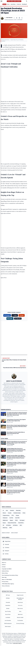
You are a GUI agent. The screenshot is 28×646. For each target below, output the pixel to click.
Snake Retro (7, 605)
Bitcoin (4, 512)
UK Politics (8, 525)
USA (21, 525)
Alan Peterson (9, 17)
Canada (9, 512)
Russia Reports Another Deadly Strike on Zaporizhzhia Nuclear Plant (16, 433)
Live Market (8, 617)
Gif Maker (8, 598)
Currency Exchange (20, 623)
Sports (4, 4)
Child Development (8, 623)
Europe (17, 515)
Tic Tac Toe (20, 605)
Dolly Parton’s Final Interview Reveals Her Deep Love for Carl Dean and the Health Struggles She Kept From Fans (16, 491)
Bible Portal (20, 614)
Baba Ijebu (18, 510)
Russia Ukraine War (12, 522)
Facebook (8, 315)
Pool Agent (22, 520)
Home (8, 4)
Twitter (15, 315)
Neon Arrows (20, 608)
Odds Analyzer (8, 626)
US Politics (15, 525)
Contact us (19, 4)
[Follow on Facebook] (17, 18)
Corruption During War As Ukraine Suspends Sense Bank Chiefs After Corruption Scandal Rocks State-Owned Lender (17, 414)
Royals (4, 522)
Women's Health (20, 617)
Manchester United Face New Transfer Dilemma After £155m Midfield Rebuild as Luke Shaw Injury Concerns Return (16, 477)
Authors (4, 564)
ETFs (13, 515)
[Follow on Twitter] (14, 18)
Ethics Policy (5, 573)
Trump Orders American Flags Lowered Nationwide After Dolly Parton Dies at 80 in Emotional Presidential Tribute (16, 484)
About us (4, 562)
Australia (12, 510)
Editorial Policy (5, 571)
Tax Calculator (20, 620)
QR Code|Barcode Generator (20, 599)
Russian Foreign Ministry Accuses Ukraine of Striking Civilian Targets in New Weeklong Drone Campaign (17, 443)
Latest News (13, 4)
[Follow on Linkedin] (19, 18)
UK (3, 525)
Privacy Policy (5, 581)
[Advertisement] (14, 75)
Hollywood (5, 517)
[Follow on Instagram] (22, 18)
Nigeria (11, 520)
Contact (3, 566)
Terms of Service (6, 585)
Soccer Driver (7, 614)
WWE (10, 527)
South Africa (21, 522)
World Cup (5, 527)
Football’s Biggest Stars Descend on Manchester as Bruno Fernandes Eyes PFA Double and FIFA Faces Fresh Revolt (16, 450)
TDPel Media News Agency (14, 1)
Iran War (11, 517)
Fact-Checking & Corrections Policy (10, 575)
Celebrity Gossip (16, 512)
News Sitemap (14, 532)
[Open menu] (1, 1)
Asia (7, 510)
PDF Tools (8, 595)
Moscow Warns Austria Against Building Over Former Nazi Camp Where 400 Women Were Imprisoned (17, 426)
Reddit (22, 315)
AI (3, 510)
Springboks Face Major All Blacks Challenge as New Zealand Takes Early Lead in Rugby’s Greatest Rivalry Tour (16, 463)
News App (4, 577)
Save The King (8, 611)
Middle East (5, 520)
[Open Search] (26, 1)
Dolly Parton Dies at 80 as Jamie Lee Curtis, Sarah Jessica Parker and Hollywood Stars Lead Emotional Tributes (16, 470)
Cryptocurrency (6, 515)
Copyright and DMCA (6, 568)
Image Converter (20, 595)
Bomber (7, 608)
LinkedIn (10, 318)
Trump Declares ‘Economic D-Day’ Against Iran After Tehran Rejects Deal (16, 420)
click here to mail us (17, 643)
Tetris (20, 611)
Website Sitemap (6, 532)
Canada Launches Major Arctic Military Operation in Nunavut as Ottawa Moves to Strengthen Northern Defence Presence (16, 456)
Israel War (17, 517)
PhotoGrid (8, 602)
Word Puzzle (20, 602)
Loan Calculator (8, 620)
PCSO (16, 520)
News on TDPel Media (7, 579)
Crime (24, 512)
